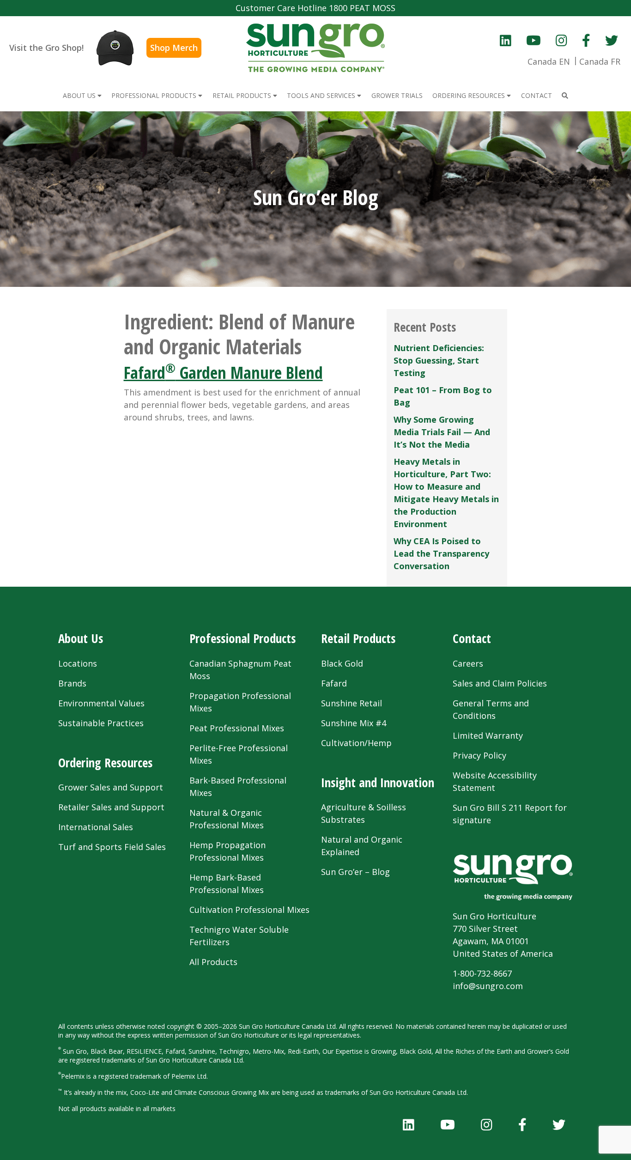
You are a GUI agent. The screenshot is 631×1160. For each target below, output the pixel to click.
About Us (80, 638)
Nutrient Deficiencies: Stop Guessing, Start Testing (439, 360)
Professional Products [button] (154, 95)
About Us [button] (80, 95)
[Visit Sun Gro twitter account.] (611, 40)
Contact (472, 638)
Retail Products (358, 638)
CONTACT (536, 95)
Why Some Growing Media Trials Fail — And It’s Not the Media (442, 432)
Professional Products (242, 638)
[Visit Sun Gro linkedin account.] (505, 40)
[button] (565, 95)
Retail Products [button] (242, 95)
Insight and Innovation (377, 782)
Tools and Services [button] (322, 95)
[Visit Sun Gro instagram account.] (561, 40)
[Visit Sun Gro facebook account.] (586, 40)
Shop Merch (174, 47)
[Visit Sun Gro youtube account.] (533, 40)
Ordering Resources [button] (469, 95)
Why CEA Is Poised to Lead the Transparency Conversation (441, 553)
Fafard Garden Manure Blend (223, 372)
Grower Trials (397, 95)
